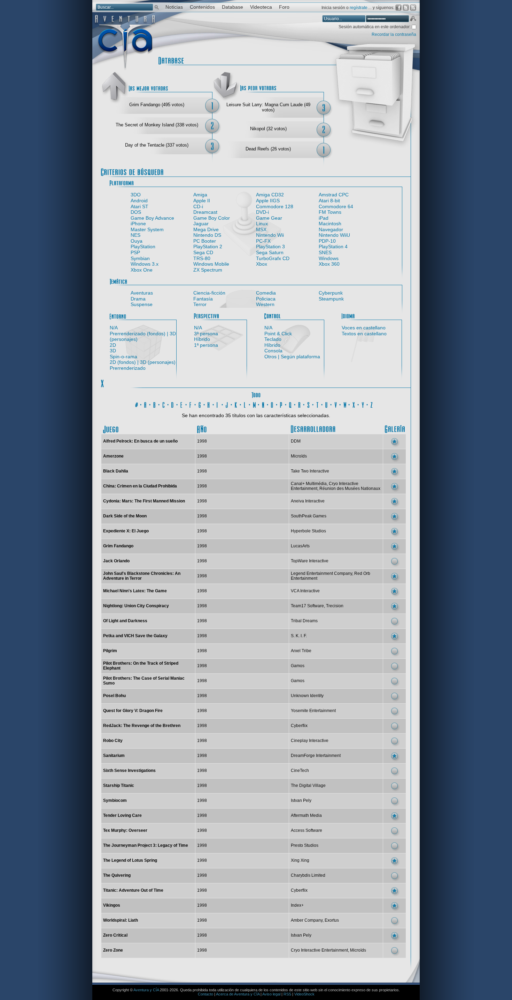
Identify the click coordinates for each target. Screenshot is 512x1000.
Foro (284, 7)
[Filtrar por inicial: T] (317, 404)
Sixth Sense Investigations (129, 770)
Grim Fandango (118, 546)
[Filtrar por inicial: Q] (290, 404)
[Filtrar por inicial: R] (299, 404)
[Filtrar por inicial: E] (181, 404)
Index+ (297, 905)
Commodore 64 (336, 206)
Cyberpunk (331, 293)
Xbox (261, 264)
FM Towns (330, 212)
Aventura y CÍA (146, 990)
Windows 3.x (144, 264)
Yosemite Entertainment (313, 710)
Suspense (142, 304)
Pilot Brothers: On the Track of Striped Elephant (140, 666)
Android (139, 200)
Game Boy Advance (152, 218)
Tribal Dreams (304, 620)
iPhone (138, 223)
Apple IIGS (268, 200)
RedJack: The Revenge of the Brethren (141, 725)
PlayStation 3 (270, 246)
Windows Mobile (211, 264)
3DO (136, 194)
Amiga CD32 (270, 194)
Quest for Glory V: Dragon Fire (133, 710)
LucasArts (300, 546)
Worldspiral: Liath (120, 920)
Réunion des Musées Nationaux (349, 488)
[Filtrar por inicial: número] (136, 404)
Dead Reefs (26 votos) (268, 148)
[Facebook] (398, 8)
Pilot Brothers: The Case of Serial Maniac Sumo (144, 681)
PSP (135, 252)
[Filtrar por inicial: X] (353, 404)
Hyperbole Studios (308, 531)
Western (265, 304)
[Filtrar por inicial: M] (254, 404)
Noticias (174, 7)
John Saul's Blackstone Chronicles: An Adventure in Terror (141, 576)
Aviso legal (271, 994)
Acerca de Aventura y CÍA (237, 994)
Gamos (297, 665)
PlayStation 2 (207, 246)
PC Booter (204, 241)
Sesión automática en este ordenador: (375, 26)
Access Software (306, 830)
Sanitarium (114, 755)
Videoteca (261, 7)
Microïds (299, 456)
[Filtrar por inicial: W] (344, 404)
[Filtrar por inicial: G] (200, 404)
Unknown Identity (307, 695)
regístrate (358, 7)
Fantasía (203, 299)
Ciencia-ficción (209, 293)
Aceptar (412, 19)
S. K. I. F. (299, 635)
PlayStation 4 (333, 246)
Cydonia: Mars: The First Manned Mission (144, 501)
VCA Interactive (305, 590)
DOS (136, 212)
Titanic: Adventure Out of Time (133, 890)
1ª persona (206, 345)
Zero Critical (115, 935)
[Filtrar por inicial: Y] (363, 404)
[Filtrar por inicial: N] (263, 404)
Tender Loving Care (122, 815)
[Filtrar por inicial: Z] (372, 404)
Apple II (201, 200)
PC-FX (263, 241)
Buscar (156, 6)
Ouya (136, 241)
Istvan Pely (301, 800)
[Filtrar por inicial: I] (218, 404)
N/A (114, 327)
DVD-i (262, 212)
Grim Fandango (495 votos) (156, 104)
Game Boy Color (211, 218)
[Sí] (394, 441)
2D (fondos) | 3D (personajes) (143, 362)
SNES (325, 252)
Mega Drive (206, 229)
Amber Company (307, 920)
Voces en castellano (364, 327)
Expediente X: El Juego (126, 531)
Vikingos (111, 905)
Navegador (331, 229)
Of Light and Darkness (125, 620)
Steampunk (331, 299)
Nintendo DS (207, 235)
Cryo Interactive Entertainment (319, 950)
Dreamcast (205, 212)
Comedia (266, 293)
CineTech (300, 770)
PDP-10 (327, 241)
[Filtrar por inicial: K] (236, 404)
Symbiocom (115, 800)
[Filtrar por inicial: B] (154, 404)
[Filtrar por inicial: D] (172, 404)
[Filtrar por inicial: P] (281, 404)
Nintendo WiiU (334, 235)
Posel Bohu (114, 695)
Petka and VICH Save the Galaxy (135, 635)
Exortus (332, 920)
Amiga (200, 194)
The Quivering (117, 875)
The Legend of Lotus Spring (130, 860)
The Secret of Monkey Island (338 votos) (157, 124)
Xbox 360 (329, 264)
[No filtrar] (256, 394)
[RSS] (413, 8)
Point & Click (278, 333)
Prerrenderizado (128, 368)
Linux (262, 223)
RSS (287, 994)
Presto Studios (304, 845)
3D (113, 350)
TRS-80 (201, 258)
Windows (329, 258)
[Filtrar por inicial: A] (145, 404)
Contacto (205, 994)
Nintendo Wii (270, 235)
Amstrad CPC (334, 194)
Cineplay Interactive (309, 740)
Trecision (334, 605)
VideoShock (304, 994)
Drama (138, 299)
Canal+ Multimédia (309, 483)
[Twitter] (406, 8)
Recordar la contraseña (394, 34)
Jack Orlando (116, 560)
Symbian (140, 258)
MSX (261, 229)
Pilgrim (110, 650)
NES (135, 235)
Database (232, 7)
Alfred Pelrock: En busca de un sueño (140, 441)
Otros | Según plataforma (292, 356)
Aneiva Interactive (308, 501)
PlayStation (143, 246)
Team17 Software (307, 605)
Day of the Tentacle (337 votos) (156, 145)
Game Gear (269, 218)
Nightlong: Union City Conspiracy (136, 605)
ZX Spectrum (207, 270)
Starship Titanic (118, 785)
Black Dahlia (115, 471)
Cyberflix (299, 725)
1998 (202, 441)
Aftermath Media (306, 815)
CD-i (198, 206)
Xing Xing (300, 860)
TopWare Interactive (309, 560)
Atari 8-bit (329, 200)
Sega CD (203, 252)
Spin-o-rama (123, 356)
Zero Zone (113, 950)
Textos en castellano (364, 333)
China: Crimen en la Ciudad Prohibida (140, 486)
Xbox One (142, 270)
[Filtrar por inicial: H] (209, 404)
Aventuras (142, 293)
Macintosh (330, 223)
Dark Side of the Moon (125, 516)
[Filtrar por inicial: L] (245, 404)
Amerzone (113, 456)
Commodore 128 (274, 206)
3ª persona (206, 333)
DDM (296, 441)
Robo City (113, 740)
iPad (323, 218)
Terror (200, 304)
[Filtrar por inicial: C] (163, 404)
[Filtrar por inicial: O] (272, 404)
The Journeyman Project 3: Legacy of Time (145, 845)
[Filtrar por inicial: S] (308, 404)
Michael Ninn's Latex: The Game (135, 590)
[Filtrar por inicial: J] (227, 404)
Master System (147, 229)
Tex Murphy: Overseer (125, 830)
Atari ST (139, 206)
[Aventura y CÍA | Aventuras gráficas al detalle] (124, 69)
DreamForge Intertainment (316, 755)
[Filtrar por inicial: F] (190, 404)
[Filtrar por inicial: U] (326, 404)
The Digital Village (308, 785)
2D (113, 345)
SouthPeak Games (308, 516)
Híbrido (202, 339)
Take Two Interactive (310, 471)
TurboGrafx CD (272, 258)
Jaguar (201, 223)
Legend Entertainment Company (321, 573)
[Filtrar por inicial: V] (335, 404)
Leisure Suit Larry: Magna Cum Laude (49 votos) (268, 107)
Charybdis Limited (308, 875)
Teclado (272, 339)
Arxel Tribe (301, 650)
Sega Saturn (270, 252)
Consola (273, 350)
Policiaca (266, 299)
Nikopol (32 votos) (268, 128)
